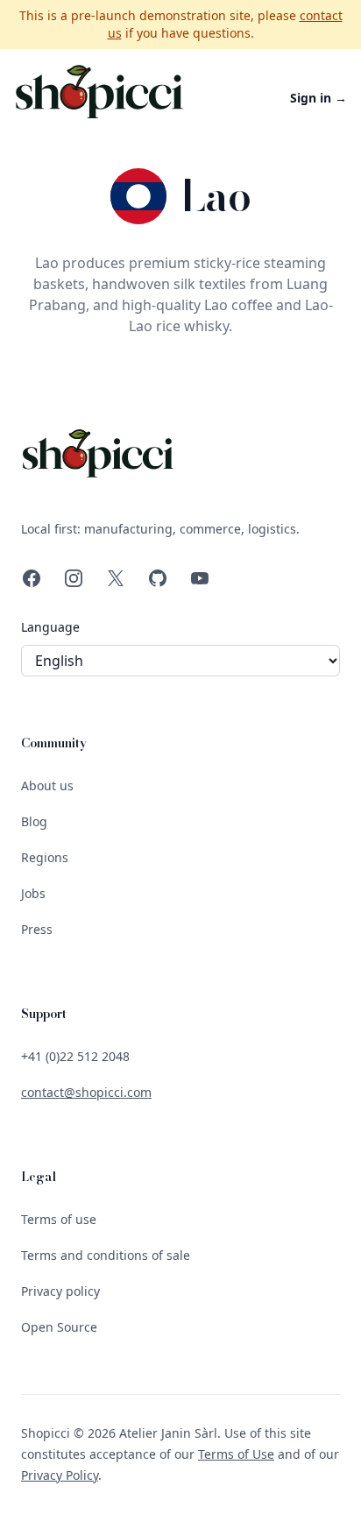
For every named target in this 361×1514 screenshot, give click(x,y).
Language (50, 627)
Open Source (59, 1327)
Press (37, 929)
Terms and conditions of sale (105, 1255)
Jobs (33, 893)
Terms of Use (236, 1454)
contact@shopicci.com (86, 1092)
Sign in (318, 97)
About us (47, 785)
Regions (44, 857)
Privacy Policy (59, 1475)
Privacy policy (60, 1291)
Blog (34, 821)
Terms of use (58, 1219)
